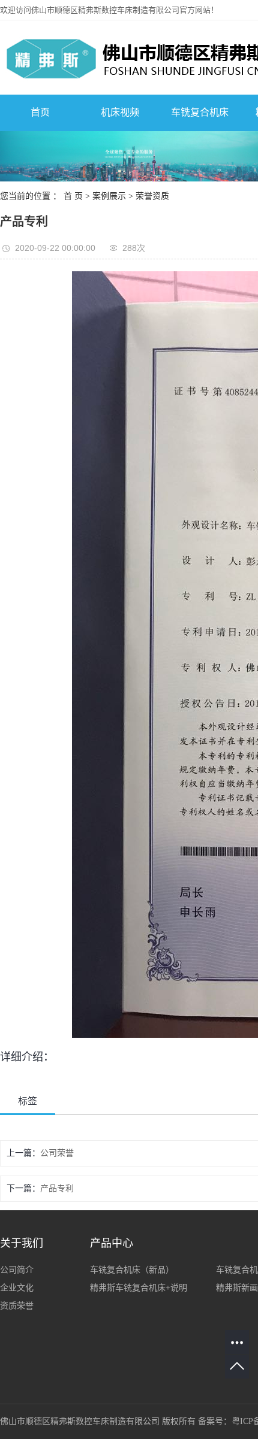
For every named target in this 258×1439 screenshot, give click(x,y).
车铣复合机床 (200, 112)
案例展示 (109, 196)
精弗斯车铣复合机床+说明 (138, 1287)
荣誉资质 (152, 196)
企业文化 (17, 1287)
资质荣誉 (17, 1305)
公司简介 (17, 1269)
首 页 (73, 196)
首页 (40, 112)
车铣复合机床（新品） (132, 1269)
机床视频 (120, 112)
